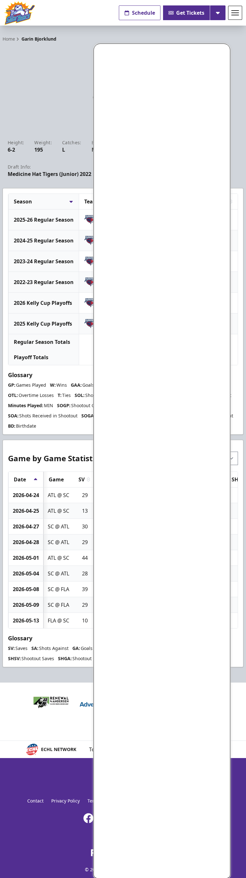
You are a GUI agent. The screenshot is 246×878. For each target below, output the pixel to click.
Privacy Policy (65, 801)
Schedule (143, 12)
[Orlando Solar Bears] (19, 13)
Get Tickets (190, 12)
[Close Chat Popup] (225, 50)
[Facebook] (88, 818)
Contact (35, 801)
